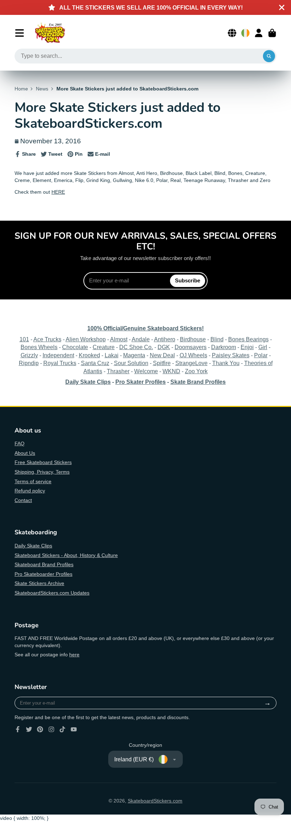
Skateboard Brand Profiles (44, 564)
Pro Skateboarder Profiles (43, 574)
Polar (261, 355)
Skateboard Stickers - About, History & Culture (66, 555)
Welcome (146, 371)
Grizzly (29, 355)
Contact (23, 500)
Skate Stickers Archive (39, 583)
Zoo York (196, 371)
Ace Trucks (47, 339)
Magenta (134, 355)
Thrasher (118, 371)
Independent (58, 355)
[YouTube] (74, 729)
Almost (118, 339)
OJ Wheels (193, 355)
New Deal (162, 355)
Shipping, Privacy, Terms (42, 472)
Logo (50, 33)
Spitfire (162, 363)
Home (21, 89)
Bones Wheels (39, 347)
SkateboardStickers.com (155, 801)
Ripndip (29, 363)
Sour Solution (131, 363)
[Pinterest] (40, 729)
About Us (25, 453)
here (74, 654)
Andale (141, 339)
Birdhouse (193, 339)
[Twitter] (29, 729)
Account (258, 33)
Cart (272, 33)
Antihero (164, 339)
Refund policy (30, 490)
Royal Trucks (59, 363)
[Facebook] (18, 729)
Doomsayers (191, 347)
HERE (58, 192)
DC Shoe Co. (136, 347)
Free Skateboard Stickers (43, 462)
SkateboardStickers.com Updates (52, 593)
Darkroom (223, 347)
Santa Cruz (95, 363)
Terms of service (33, 481)
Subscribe (187, 280)
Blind (217, 339)
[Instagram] (51, 729)
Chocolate (75, 347)
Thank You (226, 363)
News (42, 89)
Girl (262, 347)
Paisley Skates (230, 355)
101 (24, 339)
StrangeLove (191, 363)
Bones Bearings (248, 339)
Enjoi (247, 347)
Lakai (112, 355)
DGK (164, 347)
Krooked (89, 355)
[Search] (269, 56)
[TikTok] (62, 729)
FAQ (19, 443)
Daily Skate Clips (33, 545)
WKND (171, 371)
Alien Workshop (86, 339)
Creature (104, 347)
